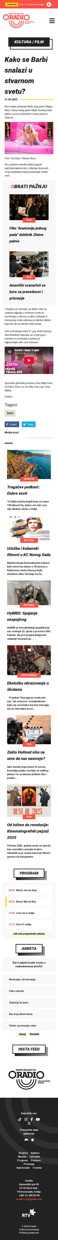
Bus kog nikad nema (20, 1014)
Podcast (36, 1160)
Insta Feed (29, 1049)
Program (29, 873)
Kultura (29, 540)
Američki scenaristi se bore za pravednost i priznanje (27, 291)
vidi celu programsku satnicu (29, 933)
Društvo (29, 479)
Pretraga (29, 1164)
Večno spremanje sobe (22, 1025)
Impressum (23, 1167)
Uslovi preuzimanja (29, 1229)
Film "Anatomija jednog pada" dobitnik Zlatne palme (27, 234)
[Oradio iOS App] (32, 1140)
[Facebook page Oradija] (32, 1119)
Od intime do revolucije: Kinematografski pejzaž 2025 (28, 831)
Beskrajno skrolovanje (22, 979)
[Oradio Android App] (26, 1140)
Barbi (10, 413)
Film (29, 220)
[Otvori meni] (52, 21)
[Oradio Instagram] (26, 1119)
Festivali (29, 605)
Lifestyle (35, 1156)
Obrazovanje (29, 675)
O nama (37, 1167)
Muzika (22, 1156)
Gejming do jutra (18, 1002)
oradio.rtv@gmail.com (29, 1199)
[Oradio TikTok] (19, 1119)
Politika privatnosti (29, 1233)
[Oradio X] (29, 1123)
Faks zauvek (16, 991)
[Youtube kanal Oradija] (38, 1119)
